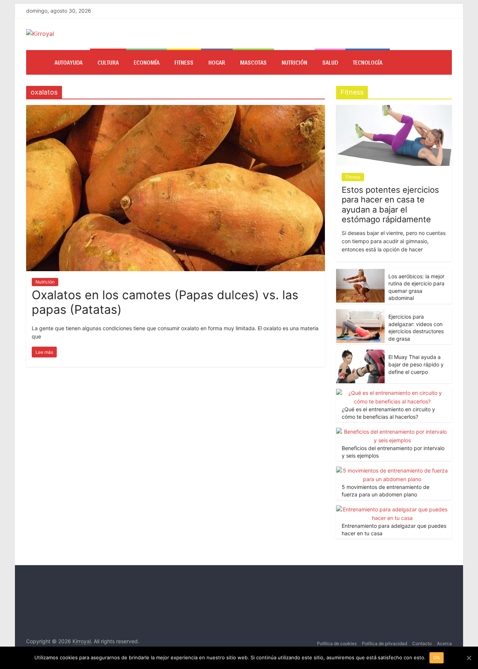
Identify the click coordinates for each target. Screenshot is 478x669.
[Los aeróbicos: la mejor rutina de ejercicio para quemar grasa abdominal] (360, 273)
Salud (330, 62)
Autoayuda (69, 62)
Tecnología (367, 62)
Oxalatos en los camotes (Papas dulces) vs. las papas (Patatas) (165, 302)
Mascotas (253, 62)
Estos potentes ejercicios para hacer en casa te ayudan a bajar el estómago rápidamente (390, 204)
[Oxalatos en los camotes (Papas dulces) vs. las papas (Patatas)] (175, 109)
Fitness (183, 62)
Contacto (422, 643)
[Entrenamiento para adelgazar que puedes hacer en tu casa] (392, 509)
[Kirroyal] (36, 62)
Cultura (108, 62)
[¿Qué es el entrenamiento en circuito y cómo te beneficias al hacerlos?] (392, 393)
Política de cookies (337, 643)
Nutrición (294, 62)
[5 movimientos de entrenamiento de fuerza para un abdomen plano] (392, 470)
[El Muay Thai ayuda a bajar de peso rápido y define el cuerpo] (360, 353)
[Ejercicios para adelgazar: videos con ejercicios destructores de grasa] (360, 313)
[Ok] (468, 658)
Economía (146, 62)
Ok (436, 657)
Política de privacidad (384, 643)
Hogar (216, 62)
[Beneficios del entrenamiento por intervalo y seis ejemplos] (392, 431)
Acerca (444, 643)
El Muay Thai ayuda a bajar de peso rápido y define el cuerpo (416, 364)
